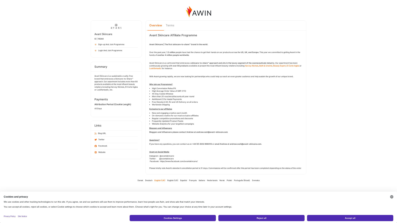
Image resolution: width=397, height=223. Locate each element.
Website (101, 152)
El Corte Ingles (293, 66)
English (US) (172, 180)
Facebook (102, 146)
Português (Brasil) (242, 180)
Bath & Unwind (265, 66)
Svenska (256, 180)
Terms (170, 25)
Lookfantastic (155, 68)
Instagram (153, 156)
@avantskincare (167, 156)
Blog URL (102, 133)
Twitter (101, 139)
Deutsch (148, 180)
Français (193, 180)
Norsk (222, 180)
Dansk (140, 180)
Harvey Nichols (251, 66)
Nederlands (212, 180)
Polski (229, 180)
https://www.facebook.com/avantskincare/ (179, 161)
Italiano (202, 180)
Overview (155, 25)
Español (183, 180)
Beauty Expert (279, 66)
